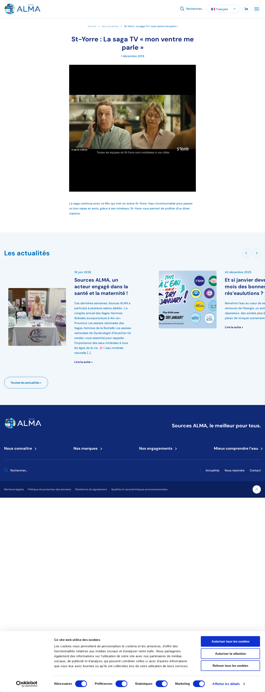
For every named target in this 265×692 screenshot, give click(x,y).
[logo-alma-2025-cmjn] (22, 8)
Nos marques (86, 448)
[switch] (121, 683)
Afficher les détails (226, 684)
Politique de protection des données (49, 489)
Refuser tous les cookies (230, 665)
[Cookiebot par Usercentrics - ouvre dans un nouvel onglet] (27, 684)
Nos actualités (110, 26)
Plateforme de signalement (91, 489)
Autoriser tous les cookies (230, 641)
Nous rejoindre (235, 470)
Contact (255, 470)
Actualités (212, 470)
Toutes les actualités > (26, 382)
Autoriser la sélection (230, 653)
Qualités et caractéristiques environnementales (139, 489)
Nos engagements (157, 448)
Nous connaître (19, 448)
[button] (223, 9)
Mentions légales (14, 489)
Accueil (92, 26)
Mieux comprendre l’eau (237, 448)
